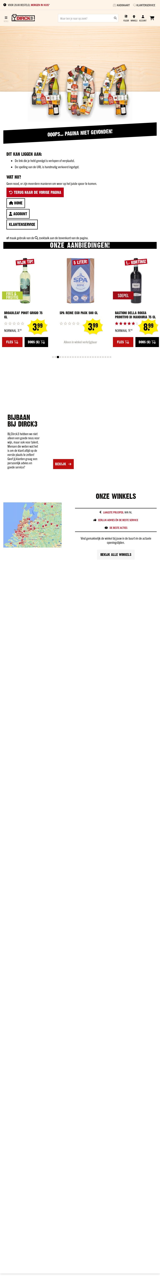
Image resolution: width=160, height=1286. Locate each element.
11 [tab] (78, 357)
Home (17, 202)
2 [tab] (55, 357)
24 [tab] (110, 357)
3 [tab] (58, 357)
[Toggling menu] (6, 18)
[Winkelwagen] (152, 18)
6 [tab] (65, 357)
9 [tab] (73, 357)
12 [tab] (80, 357)
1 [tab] (53, 357)
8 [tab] (70, 357)
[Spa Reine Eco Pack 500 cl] (81, 281)
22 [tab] (105, 357)
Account (19, 213)
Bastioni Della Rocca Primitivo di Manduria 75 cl (135, 315)
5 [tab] (63, 357)
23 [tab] (108, 357)
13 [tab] (83, 357)
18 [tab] (95, 357)
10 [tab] (75, 357)
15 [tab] (88, 357)
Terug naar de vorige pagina (37, 192)
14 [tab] (85, 357)
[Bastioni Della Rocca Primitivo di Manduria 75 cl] (136, 281)
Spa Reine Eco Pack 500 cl (79, 313)
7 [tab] (68, 357)
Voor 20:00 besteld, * (29, 5)
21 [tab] (103, 357)
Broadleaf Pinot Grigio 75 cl (23, 315)
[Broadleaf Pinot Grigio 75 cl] (25, 281)
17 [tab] (93, 357)
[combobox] (88, 18)
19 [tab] (98, 357)
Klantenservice (22, 224)
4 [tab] (60, 357)
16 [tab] (90, 357)
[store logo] (23, 18)
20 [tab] (100, 357)
